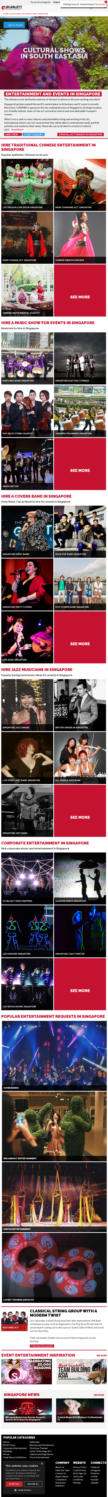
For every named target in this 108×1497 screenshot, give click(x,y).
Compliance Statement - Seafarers (61, 1482)
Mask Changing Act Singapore (73, 207)
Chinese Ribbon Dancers (69, 260)
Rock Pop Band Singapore (70, 554)
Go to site (100, 4)
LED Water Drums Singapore (19, 1007)
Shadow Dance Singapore (70, 901)
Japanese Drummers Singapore (73, 434)
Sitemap (77, 1482)
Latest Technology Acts (41, 1451)
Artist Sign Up (79, 1473)
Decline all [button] (33, 1484)
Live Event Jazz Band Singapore (21, 780)
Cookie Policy (79, 1470)
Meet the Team (62, 1470)
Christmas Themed (39, 1448)
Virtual (6, 1454)
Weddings (7, 1451)
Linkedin (94, 1482)
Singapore (43, 14)
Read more (25, 1478)
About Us (59, 1467)
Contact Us (60, 1473)
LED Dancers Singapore (16, 954)
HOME (6, 14)
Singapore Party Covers (17, 607)
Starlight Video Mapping (17, 901)
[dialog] (24, 1477)
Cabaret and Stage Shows (41, 1454)
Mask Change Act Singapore (19, 260)
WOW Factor (9, 1445)
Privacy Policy (79, 1467)
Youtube (94, 1479)
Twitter (94, 1476)
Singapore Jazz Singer (16, 728)
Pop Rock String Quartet (18, 434)
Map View (12, 134)
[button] (24, 1490)
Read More (17, 129)
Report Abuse (61, 1476)
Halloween (35, 1442)
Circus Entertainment (40, 1457)
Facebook (95, 1467)
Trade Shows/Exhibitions (14, 1457)
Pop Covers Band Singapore (72, 607)
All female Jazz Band (68, 780)
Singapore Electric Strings (72, 381)
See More (101, 1355)
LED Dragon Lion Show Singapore (22, 207)
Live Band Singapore (15, 660)
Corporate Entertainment (15, 1448)
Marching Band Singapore (18, 381)
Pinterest (95, 1473)
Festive (6, 1442)
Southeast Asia (29, 14)
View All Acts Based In (80, 134)
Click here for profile (42, 1345)
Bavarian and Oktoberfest (42, 1445)
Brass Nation (11, 486)
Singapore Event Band (16, 554)
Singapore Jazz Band (15, 833)
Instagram (95, 1470)
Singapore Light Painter (70, 954)
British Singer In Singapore (71, 728)
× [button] (42, 1464)
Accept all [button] (14, 1484)
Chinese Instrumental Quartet (21, 313)
